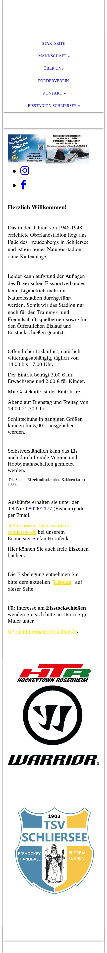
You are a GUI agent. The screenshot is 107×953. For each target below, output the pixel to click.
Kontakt (52, 93)
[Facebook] (23, 185)
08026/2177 (39, 508)
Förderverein (53, 81)
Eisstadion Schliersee (52, 106)
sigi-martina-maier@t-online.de (42, 631)
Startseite (53, 43)
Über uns (54, 68)
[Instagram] (24, 170)
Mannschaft (52, 56)
